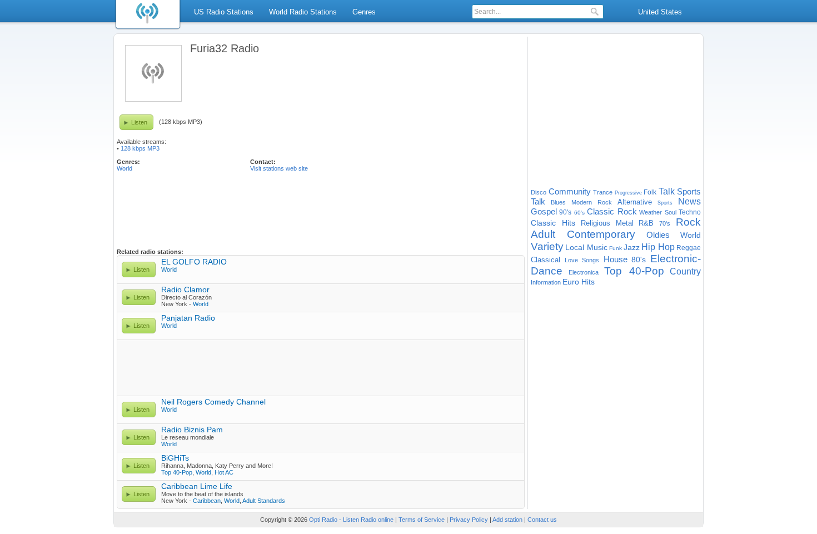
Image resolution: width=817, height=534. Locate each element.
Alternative (634, 202)
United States (660, 12)
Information (546, 282)
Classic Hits (553, 222)
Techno (690, 212)
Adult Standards (263, 500)
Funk (615, 248)
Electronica (584, 272)
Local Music (586, 247)
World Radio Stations (303, 12)
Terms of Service (421, 519)
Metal (625, 223)
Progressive (628, 193)
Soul (670, 212)
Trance (602, 192)
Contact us (542, 519)
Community (570, 191)
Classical (545, 260)
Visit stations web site (279, 168)
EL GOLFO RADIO (194, 261)
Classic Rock (611, 211)
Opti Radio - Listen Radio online (351, 519)
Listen (139, 122)
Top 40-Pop (176, 472)
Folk (650, 192)
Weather (650, 212)
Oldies (658, 234)
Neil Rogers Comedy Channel (213, 401)
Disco (538, 192)
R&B (646, 223)
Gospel (544, 211)
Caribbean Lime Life (196, 486)
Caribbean (207, 500)
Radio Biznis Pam (192, 429)
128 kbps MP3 (140, 148)
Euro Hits (578, 281)
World (124, 168)
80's (638, 259)
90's (565, 212)
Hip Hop (657, 247)
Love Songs (582, 260)
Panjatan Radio (188, 317)
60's (579, 212)
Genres (364, 12)
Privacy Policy (469, 519)
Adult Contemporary (583, 234)
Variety (547, 246)
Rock (688, 222)
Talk (667, 191)
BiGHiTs (175, 457)
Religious (595, 223)
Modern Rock (591, 202)
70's (664, 223)
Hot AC (224, 472)
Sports (664, 203)
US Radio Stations (223, 12)
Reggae (688, 248)
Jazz (632, 247)
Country (685, 271)
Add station (507, 519)
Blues (558, 202)
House (615, 259)
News (689, 201)
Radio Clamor (185, 289)
